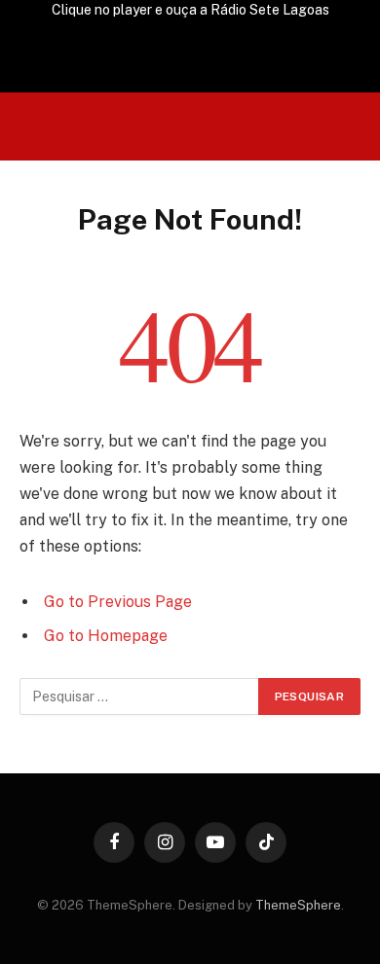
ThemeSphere (298, 905)
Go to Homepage (106, 635)
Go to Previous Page (118, 601)
